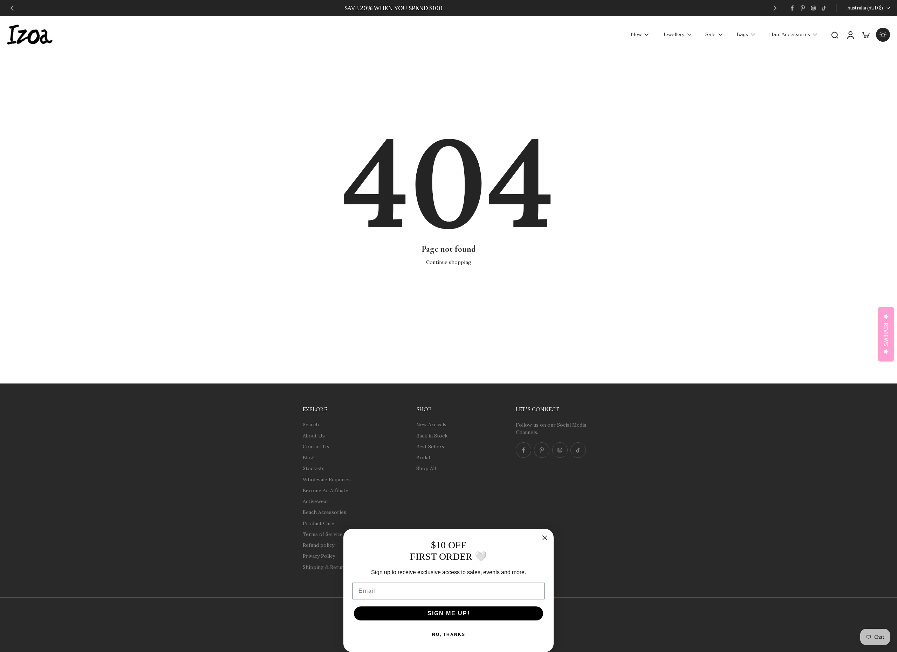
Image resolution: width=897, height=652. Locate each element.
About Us (314, 435)
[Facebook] (792, 8)
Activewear (316, 501)
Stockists (313, 468)
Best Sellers (430, 446)
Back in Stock (431, 435)
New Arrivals (431, 424)
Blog (308, 457)
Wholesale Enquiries (327, 479)
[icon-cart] (865, 35)
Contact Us (316, 446)
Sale (710, 35)
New (636, 35)
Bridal (423, 457)
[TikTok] (824, 8)
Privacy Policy (319, 556)
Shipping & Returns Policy (333, 567)
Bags (742, 35)
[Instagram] (813, 8)
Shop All (426, 468)
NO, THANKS (448, 634)
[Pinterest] (802, 8)
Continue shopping (448, 262)
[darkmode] (883, 35)
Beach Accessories (324, 512)
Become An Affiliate (325, 490)
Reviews (886, 334)
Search (311, 424)
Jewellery (673, 35)
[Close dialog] (545, 537)
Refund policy (318, 545)
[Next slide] (775, 8)
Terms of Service (323, 534)
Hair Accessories (789, 35)
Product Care (318, 523)
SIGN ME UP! (448, 613)
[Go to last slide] (12, 8)
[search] (834, 35)
